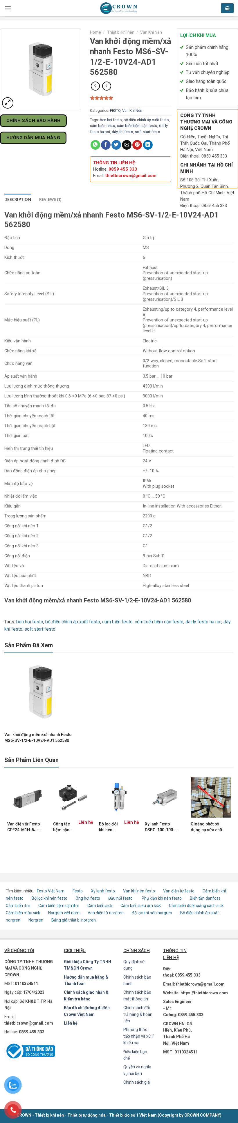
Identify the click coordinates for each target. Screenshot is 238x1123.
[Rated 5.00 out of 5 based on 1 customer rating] (130, 98)
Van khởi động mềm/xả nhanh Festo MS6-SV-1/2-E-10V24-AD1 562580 (38, 737)
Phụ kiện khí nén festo (162, 898)
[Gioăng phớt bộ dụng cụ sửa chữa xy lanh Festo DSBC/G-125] (211, 797)
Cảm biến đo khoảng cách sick (196, 905)
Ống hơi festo (87, 898)
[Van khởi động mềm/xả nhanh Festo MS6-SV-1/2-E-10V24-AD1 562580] (40, 691)
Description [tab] (17, 199)
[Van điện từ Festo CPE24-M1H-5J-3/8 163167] (27, 797)
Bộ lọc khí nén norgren (152, 912)
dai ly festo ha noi (203, 622)
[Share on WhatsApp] (95, 145)
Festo (78, 891)
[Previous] (7, 816)
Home (95, 32)
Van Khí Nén (151, 32)
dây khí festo (122, 132)
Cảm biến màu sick (23, 912)
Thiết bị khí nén (120, 32)
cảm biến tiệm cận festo (137, 125)
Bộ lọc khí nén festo (49, 898)
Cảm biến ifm (18, 905)
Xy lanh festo (103, 891)
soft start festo (147, 132)
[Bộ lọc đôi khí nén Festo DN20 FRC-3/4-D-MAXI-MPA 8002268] (119, 797)
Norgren (36, 920)
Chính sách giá (136, 1082)
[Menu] (7, 8)
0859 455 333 (123, 169)
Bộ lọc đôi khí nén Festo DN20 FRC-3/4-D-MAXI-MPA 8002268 (109, 827)
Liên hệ (70, 1023)
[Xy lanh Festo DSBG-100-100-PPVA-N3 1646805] (165, 797)
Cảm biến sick (100, 905)
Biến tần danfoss (205, 898)
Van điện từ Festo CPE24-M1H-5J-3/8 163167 (23, 827)
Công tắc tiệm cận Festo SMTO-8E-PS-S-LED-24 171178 (63, 827)
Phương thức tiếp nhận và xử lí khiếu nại (138, 1036)
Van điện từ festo (178, 891)
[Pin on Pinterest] (137, 145)
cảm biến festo (102, 125)
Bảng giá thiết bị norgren (73, 920)
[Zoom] (7, 103)
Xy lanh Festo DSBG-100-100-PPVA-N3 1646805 (162, 827)
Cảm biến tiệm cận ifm (58, 905)
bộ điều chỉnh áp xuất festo (146, 120)
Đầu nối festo (121, 898)
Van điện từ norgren (106, 912)
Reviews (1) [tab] (50, 199)
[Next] (230, 816)
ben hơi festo (111, 120)
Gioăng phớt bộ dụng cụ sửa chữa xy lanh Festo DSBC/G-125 (208, 827)
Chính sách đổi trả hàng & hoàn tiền (137, 1014)
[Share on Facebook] (106, 145)
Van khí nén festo (139, 891)
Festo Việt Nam (50, 891)
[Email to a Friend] (126, 145)
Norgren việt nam (64, 912)
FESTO (115, 110)
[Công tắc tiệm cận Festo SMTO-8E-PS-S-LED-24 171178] (73, 797)
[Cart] (227, 8)
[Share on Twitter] (116, 145)
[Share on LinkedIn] (148, 145)
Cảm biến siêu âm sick (140, 905)
